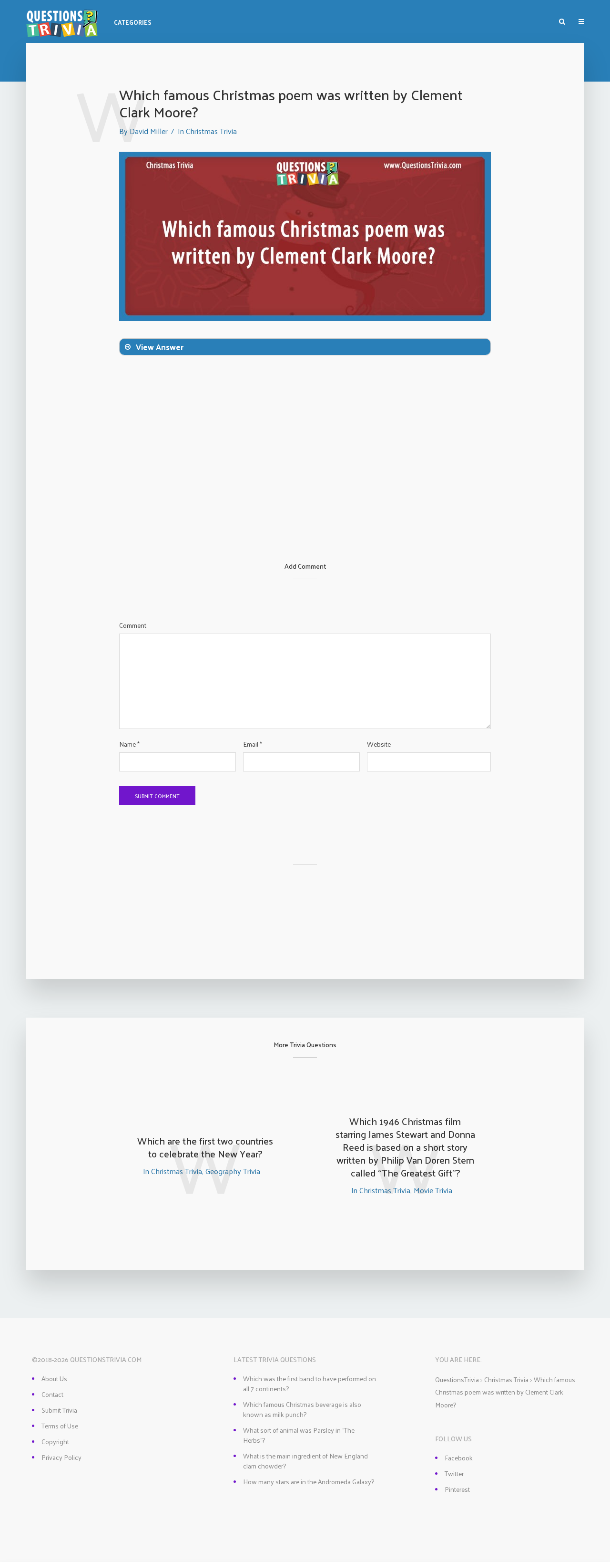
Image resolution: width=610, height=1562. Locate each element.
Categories (133, 22)
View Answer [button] (159, 347)
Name (129, 744)
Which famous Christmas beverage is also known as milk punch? (302, 1409)
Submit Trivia (59, 1410)
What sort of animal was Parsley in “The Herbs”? (299, 1435)
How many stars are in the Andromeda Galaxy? (308, 1482)
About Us (54, 1379)
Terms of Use (59, 1426)
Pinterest (457, 1489)
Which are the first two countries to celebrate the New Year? (205, 1147)
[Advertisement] (305, 491)
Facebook (459, 1458)
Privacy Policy (61, 1457)
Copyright (55, 1441)
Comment (132, 625)
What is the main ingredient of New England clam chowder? (305, 1461)
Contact (52, 1394)
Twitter (454, 1473)
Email (252, 744)
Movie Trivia (433, 1190)
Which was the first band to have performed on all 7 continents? (309, 1384)
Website (379, 744)
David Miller (149, 131)
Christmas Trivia (211, 131)
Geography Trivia (232, 1171)
